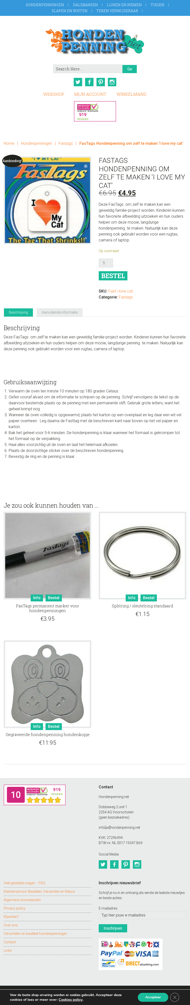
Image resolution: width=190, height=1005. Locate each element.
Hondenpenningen (45, 4)
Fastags (66, 143)
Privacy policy (14, 908)
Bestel (113, 276)
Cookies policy (71, 999)
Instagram (112, 82)
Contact (10, 942)
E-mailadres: (108, 908)
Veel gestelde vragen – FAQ (24, 883)
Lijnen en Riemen (124, 4)
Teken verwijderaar (117, 10)
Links (8, 950)
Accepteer (153, 997)
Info (37, 597)
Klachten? (11, 917)
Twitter (78, 82)
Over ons (11, 925)
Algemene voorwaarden (22, 900)
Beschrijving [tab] (18, 312)
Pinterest (100, 82)
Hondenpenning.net (95, 40)
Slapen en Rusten (70, 10)
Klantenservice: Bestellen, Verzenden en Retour (39, 891)
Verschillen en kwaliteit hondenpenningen (35, 934)
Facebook (89, 82)
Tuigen (157, 4)
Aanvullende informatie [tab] (59, 312)
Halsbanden (85, 4)
